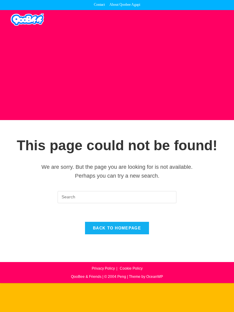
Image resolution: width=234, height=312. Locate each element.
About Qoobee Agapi (124, 4)
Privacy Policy (103, 268)
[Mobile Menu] (223, 19)
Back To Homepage (117, 228)
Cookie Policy (131, 268)
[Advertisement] (117, 74)
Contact (99, 4)
